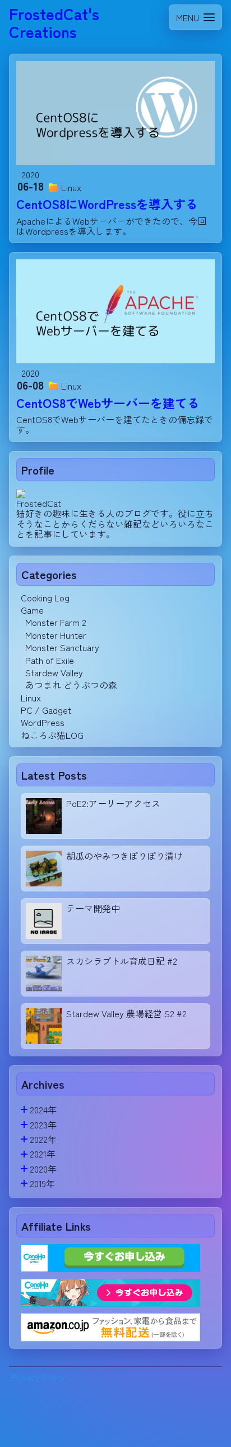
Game (32, 609)
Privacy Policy (38, 1376)
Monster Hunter (55, 635)
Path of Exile (49, 660)
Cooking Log (45, 597)
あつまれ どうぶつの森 (71, 684)
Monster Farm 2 (55, 622)
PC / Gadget (46, 710)
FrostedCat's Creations (54, 22)
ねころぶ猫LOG (52, 735)
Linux (31, 697)
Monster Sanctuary (62, 647)
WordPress (42, 722)
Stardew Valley (54, 672)
